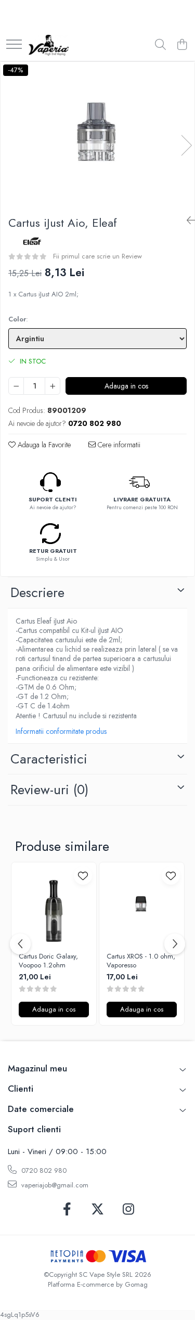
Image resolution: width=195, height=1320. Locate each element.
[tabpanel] (97, 135)
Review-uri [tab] (49, 789)
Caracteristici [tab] (48, 759)
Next (186, 145)
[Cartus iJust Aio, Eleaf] (97, 135)
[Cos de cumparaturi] (181, 45)
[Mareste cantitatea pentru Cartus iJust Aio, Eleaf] (52, 386)
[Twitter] (97, 1209)
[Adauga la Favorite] (83, 875)
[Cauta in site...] (160, 45)
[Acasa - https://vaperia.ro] (49, 45)
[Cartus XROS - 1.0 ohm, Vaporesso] (141, 904)
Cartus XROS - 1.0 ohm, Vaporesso (141, 961)
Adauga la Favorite (43, 444)
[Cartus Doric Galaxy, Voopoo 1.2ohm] (53, 904)
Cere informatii (118, 444)
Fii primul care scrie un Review (97, 256)
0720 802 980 (43, 1170)
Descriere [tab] (37, 592)
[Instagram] (128, 1209)
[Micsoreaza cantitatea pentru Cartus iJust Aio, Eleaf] (16, 386)
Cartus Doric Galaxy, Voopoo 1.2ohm (48, 961)
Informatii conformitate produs (61, 731)
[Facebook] (67, 1209)
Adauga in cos (126, 386)
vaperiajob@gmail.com (53, 1185)
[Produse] (14, 45)
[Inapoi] (186, 220)
